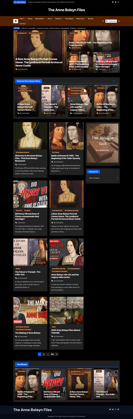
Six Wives (108, 54)
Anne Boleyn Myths (51, 91)
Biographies (39, 19)
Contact (22, 24)
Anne (50, 19)
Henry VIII (24, 28)
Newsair (72, 416)
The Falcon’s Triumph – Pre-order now (38, 65)
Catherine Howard (55, 28)
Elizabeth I (73, 28)
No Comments (23, 69)
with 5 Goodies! (102, 150)
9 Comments (22, 164)
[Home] (15, 21)
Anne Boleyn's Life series (52, 93)
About (21, 19)
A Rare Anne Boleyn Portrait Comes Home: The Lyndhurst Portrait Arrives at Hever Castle (66, 216)
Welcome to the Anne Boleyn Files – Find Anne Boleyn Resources (28, 158)
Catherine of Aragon (43, 28)
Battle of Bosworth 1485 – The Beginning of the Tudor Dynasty (79, 64)
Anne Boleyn (32, 28)
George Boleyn (65, 28)
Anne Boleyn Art (57, 210)
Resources (80, 19)
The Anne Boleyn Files (66, 10)
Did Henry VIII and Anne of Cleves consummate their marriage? (106, 64)
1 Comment (102, 69)
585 (52, 354)
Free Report (69, 19)
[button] (119, 21)
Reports (58, 19)
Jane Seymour (82, 28)
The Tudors (73, 33)
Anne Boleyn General (51, 88)
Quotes (90, 19)
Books (30, 19)
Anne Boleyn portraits (71, 210)
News (53, 327)
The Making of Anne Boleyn (27, 333)
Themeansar (81, 416)
